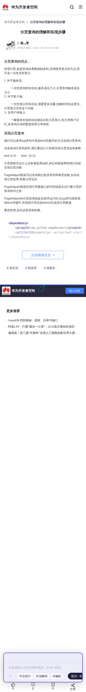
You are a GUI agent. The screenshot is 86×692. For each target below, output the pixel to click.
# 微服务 (49, 268)
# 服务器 (12, 268)
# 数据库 (31, 268)
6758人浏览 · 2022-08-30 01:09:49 (38, 47)
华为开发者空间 (14, 22)
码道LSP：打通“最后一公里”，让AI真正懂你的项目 (41, 326)
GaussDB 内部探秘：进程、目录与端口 (33, 320)
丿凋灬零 (23, 43)
